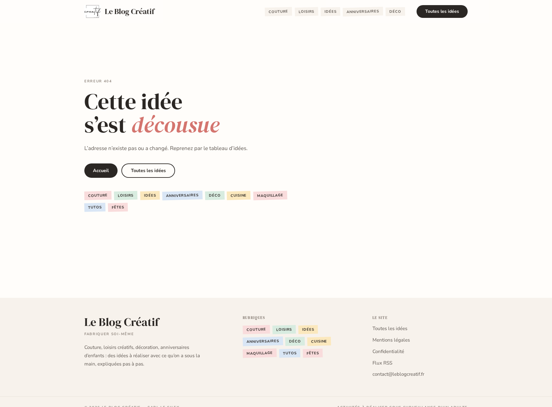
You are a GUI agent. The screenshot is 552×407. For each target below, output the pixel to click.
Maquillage (270, 195)
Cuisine (239, 195)
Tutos (95, 207)
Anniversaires (363, 12)
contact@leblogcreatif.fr (398, 374)
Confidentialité (388, 351)
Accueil (101, 170)
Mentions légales (391, 340)
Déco (395, 11)
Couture (278, 12)
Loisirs (306, 11)
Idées (331, 11)
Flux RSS (382, 363)
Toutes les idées (442, 11)
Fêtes (118, 207)
